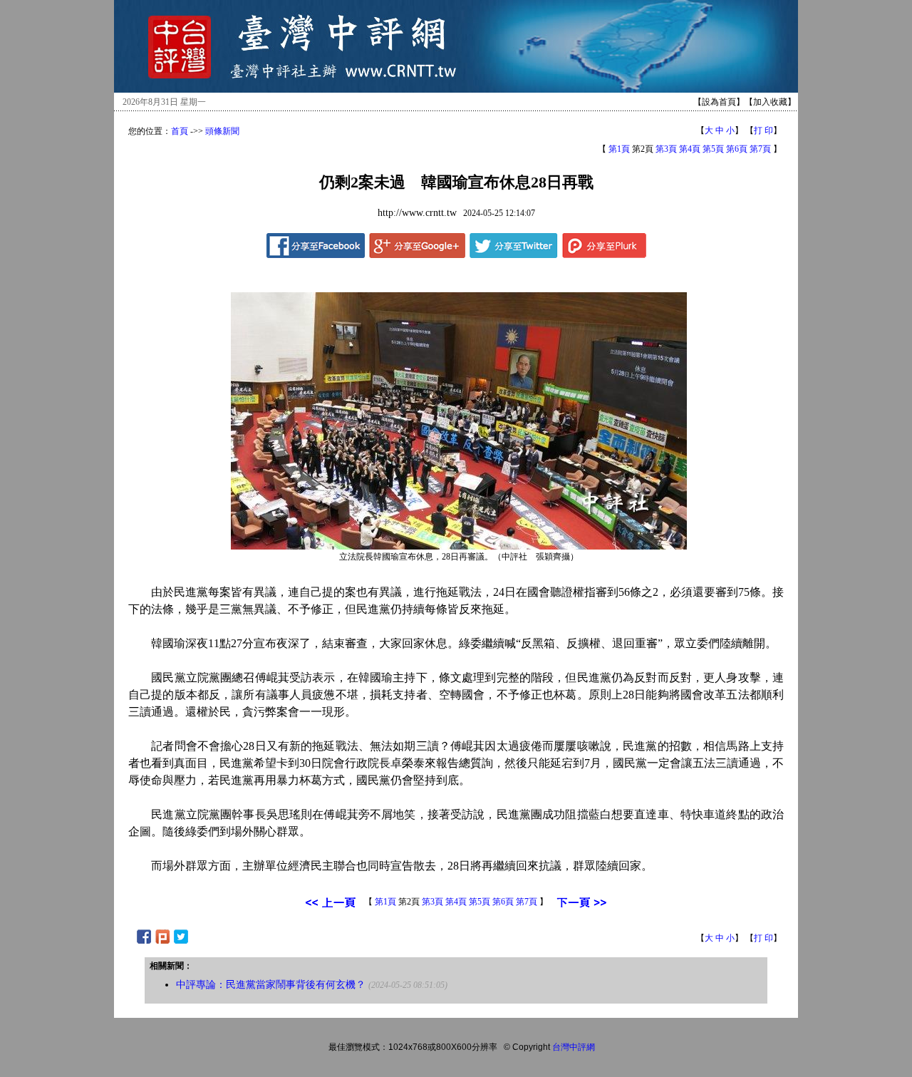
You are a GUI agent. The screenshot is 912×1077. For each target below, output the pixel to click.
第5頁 (713, 149)
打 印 (763, 130)
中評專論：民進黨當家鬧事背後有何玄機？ (271, 984)
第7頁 (760, 149)
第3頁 (666, 149)
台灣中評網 (573, 1047)
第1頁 (619, 149)
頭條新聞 (222, 131)
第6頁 (736, 149)
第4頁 (689, 149)
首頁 (179, 131)
